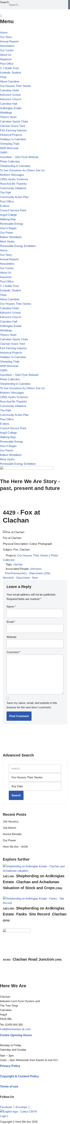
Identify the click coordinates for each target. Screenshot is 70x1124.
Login (3, 1116)
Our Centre (7, 50)
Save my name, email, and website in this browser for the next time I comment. (32, 705)
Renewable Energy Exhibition (18, 245)
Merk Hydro (7, 241)
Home (3, 32)
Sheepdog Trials (10, 143)
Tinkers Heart (8, 117)
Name (11, 606)
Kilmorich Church (10, 99)
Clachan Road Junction (32, 959)
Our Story (6, 37)
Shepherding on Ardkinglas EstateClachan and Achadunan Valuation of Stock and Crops (33, 882)
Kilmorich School (10, 94)
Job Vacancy (11, 821)
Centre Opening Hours (16, 1035)
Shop (3, 77)
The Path (5, 192)
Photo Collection (10, 161)
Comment (14, 652)
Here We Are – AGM (15, 846)
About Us (5, 54)
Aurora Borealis (12, 834)
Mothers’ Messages (12, 174)
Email (11, 621)
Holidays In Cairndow (13, 139)
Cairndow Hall (8, 103)
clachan (18, 564)
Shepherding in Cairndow (15, 165)
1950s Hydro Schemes (14, 179)
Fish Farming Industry (13, 130)
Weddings (6, 112)
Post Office (7, 63)
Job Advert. (10, 827)
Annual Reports (9, 41)
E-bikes (4, 205)
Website (11, 637)
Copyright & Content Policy (19, 1076)
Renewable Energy (11, 223)
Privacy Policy (10, 1066)
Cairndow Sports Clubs (14, 121)
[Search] (69, 4)
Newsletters (7, 45)
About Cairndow (9, 81)
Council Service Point (13, 210)
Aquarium (6, 59)
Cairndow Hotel (9, 90)
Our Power (6, 232)
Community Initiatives (13, 188)
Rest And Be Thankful (13, 183)
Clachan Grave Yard (12, 125)
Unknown (35, 568)
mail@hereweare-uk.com (15, 1029)
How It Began (8, 228)
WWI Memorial (9, 148)
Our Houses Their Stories (15, 85)
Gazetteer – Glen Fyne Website (19, 157)
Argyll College (8, 214)
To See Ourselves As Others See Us (22, 170)
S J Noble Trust (9, 68)
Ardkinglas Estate (10, 108)
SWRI (3, 152)
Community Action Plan (14, 197)
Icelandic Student (10, 72)
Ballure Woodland (10, 237)
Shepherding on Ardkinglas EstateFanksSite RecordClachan (34, 914)
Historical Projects (11, 134)
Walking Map (8, 219)
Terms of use (9, 1086)
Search (4, 2)
